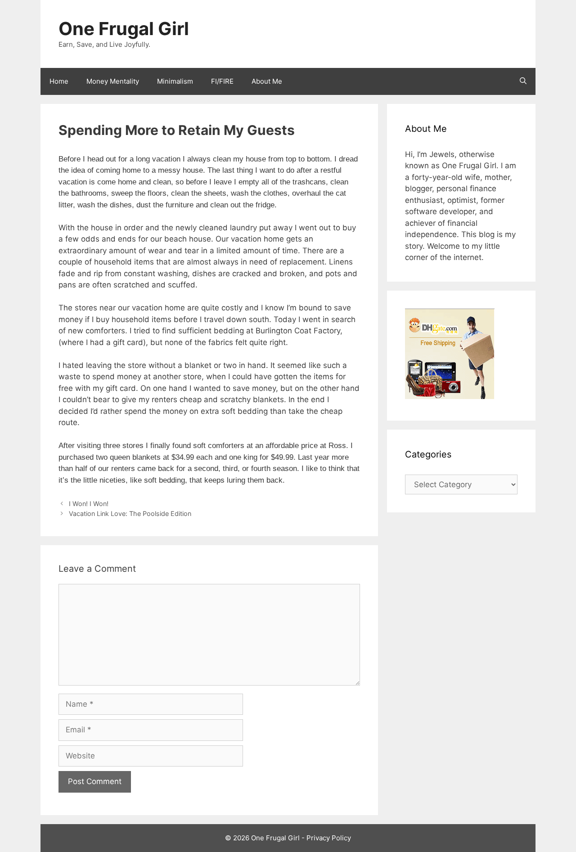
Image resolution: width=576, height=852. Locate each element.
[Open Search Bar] (523, 81)
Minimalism (175, 81)
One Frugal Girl (123, 29)
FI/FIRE (222, 81)
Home (59, 81)
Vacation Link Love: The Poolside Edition (130, 513)
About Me (267, 81)
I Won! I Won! (88, 503)
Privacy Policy (328, 838)
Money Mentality (112, 81)
